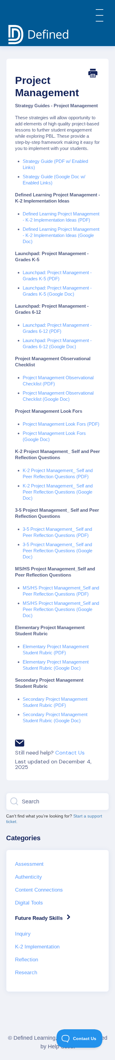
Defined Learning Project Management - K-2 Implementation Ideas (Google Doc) (61, 235)
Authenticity (28, 877)
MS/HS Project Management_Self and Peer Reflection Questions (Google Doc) (61, 609)
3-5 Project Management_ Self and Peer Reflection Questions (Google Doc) (57, 550)
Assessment (29, 864)
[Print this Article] (93, 75)
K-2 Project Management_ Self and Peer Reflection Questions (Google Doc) (58, 492)
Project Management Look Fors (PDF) (61, 424)
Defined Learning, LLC (41, 1038)
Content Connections (39, 890)
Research (26, 972)
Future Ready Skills (39, 918)
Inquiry (23, 934)
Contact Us (70, 752)
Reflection (26, 960)
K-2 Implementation (37, 947)
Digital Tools (29, 903)
